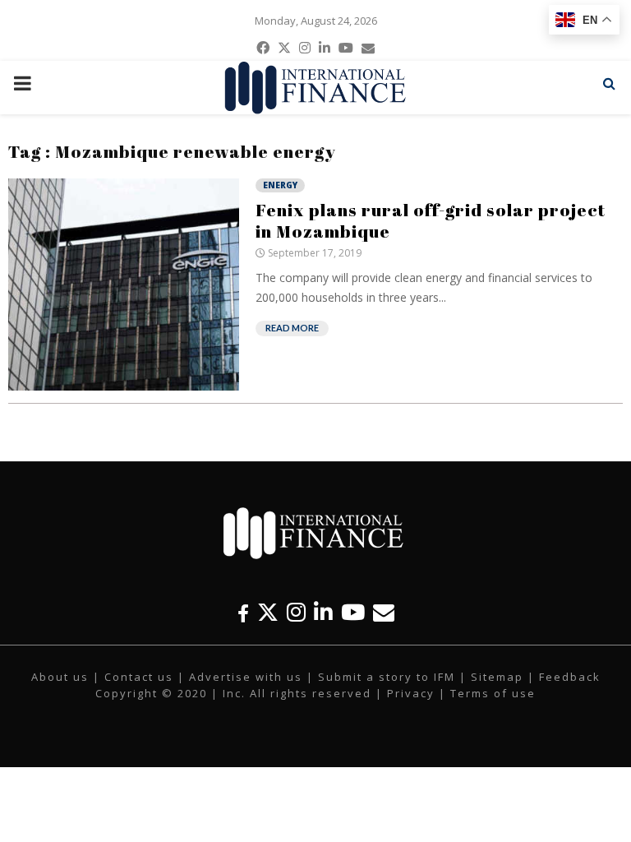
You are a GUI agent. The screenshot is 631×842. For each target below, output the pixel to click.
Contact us (138, 676)
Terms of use (493, 693)
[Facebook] (243, 612)
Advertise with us (245, 676)
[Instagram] (296, 612)
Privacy (411, 693)
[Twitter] (268, 612)
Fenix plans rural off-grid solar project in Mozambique (431, 220)
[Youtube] (353, 612)
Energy (280, 185)
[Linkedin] (323, 612)
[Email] (383, 612)
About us (60, 676)
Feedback (570, 676)
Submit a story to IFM (386, 676)
